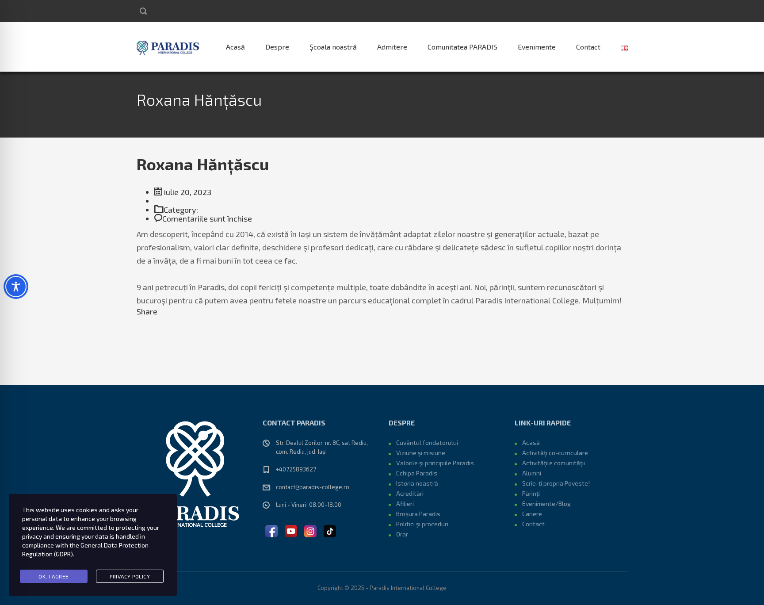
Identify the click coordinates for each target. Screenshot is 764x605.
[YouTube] (291, 530)
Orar (402, 534)
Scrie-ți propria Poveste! (556, 483)
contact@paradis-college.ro (312, 486)
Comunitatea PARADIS (462, 46)
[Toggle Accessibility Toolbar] (15, 286)
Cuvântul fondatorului (427, 442)
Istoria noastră (417, 483)
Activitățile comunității (553, 463)
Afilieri (405, 503)
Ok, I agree (53, 576)
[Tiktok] (330, 530)
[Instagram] (310, 530)
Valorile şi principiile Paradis (435, 463)
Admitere (392, 46)
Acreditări (410, 493)
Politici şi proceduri (422, 524)
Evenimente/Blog (546, 503)
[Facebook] (271, 530)
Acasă (235, 46)
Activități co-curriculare (555, 452)
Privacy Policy (130, 576)
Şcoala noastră (333, 46)
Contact (588, 46)
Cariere (532, 513)
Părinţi (531, 493)
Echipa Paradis (416, 473)
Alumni (531, 473)
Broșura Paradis (418, 513)
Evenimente (537, 46)
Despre (277, 46)
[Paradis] (169, 47)
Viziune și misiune (420, 452)
